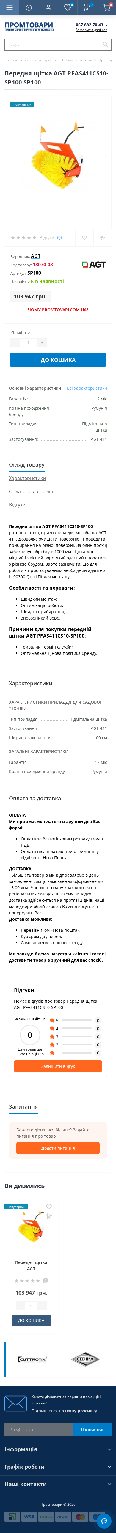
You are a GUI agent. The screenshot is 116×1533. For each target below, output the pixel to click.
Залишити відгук (58, 1066)
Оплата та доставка (31, 491)
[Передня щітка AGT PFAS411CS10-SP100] (31, 1227)
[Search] (105, 44)
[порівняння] (49, 1216)
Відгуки (17, 504)
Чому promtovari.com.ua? (58, 309)
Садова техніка (79, 60)
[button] (48, 7)
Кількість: (20, 333)
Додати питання (58, 1148)
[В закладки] (49, 1207)
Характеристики (27, 478)
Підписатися (92, 1429)
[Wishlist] (84, 237)
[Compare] (102, 237)
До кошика (58, 359)
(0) (59, 237)
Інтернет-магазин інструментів (31, 60)
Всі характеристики (87, 388)
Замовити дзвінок (91, 29)
